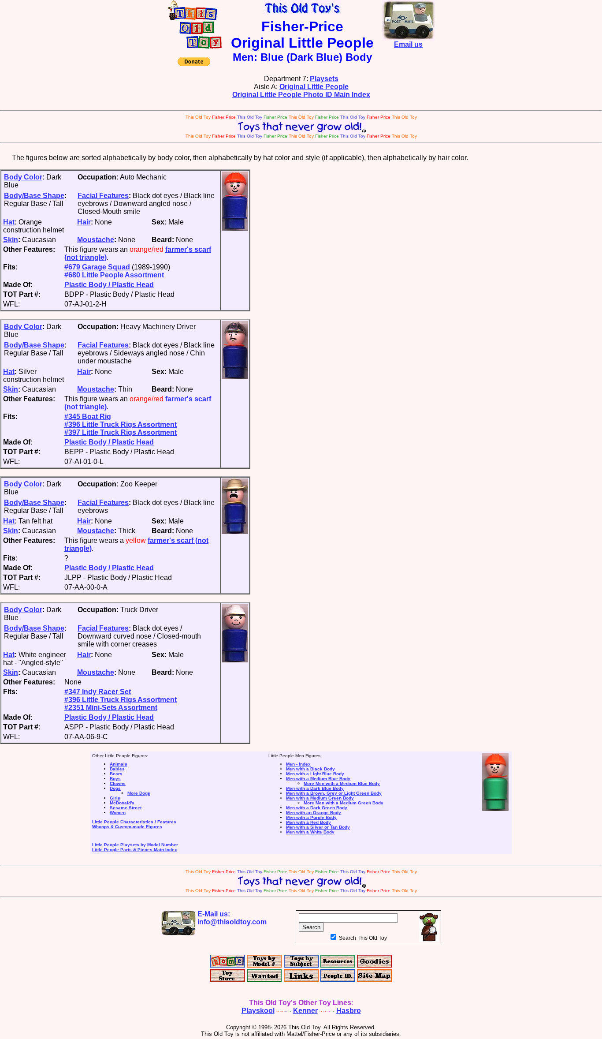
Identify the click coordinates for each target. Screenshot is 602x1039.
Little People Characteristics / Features (134, 821)
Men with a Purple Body (311, 817)
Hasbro (348, 1010)
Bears (116, 773)
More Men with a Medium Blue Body (342, 783)
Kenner (305, 1010)
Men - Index (298, 764)
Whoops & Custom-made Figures (127, 826)
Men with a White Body (310, 832)
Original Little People (314, 86)
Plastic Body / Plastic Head (109, 284)
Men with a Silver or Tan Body (318, 827)
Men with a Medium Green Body (320, 798)
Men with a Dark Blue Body (315, 788)
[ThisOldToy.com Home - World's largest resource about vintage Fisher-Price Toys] (195, 46)
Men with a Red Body (308, 822)
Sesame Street (125, 807)
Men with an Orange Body (313, 812)
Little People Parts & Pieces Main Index (134, 849)
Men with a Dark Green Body (316, 807)
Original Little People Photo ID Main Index (301, 94)
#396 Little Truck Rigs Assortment (120, 424)
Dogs (115, 788)
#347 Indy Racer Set (97, 691)
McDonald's (122, 802)
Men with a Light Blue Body (315, 773)
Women (118, 812)
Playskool (258, 1010)
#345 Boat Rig (87, 416)
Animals (118, 764)
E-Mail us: (232, 918)
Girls (115, 798)
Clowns (118, 783)
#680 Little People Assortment (114, 275)
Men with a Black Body (310, 768)
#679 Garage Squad (97, 267)
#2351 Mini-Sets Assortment (110, 707)
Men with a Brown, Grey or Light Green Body (334, 793)
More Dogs (138, 793)
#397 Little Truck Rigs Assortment (120, 432)
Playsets (324, 78)
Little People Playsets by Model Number (135, 844)
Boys (115, 778)
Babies (117, 768)
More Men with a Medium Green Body (343, 802)
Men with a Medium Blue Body (318, 778)
